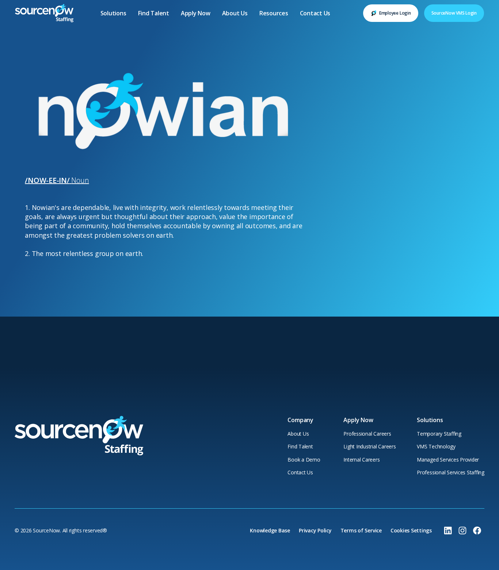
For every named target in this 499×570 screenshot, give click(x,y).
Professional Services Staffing (450, 472)
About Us (235, 13)
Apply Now (195, 13)
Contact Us (315, 13)
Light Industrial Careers (369, 446)
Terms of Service (361, 530)
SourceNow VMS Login (454, 13)
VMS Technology (436, 446)
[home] (44, 13)
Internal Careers (361, 459)
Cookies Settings (411, 530)
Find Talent (153, 13)
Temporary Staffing (439, 433)
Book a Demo (303, 459)
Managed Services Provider (448, 459)
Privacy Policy (315, 530)
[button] (113, 13)
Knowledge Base (270, 530)
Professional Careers (367, 433)
